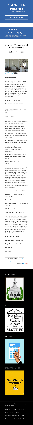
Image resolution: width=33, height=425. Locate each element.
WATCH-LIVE (21, 419)
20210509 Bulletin (8, 72)
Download (14, 72)
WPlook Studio (10, 405)
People (10, 35)
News (6, 412)
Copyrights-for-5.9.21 (9, 73)
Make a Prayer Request (17, 17)
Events (11, 412)
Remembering (8, 419)
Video (14, 261)
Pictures (17, 412)
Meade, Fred (14, 35)
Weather (7, 422)
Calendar (14, 409)
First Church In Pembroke (16, 7)
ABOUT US (7, 409)
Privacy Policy (21, 415)
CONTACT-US (21, 409)
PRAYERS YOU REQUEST (10, 415)
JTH (22, 258)
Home (6, 35)
